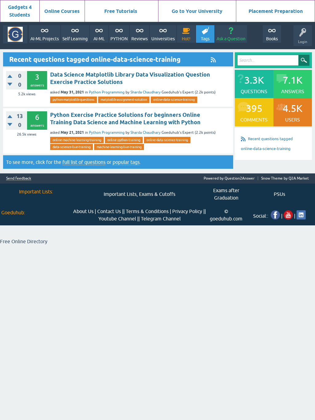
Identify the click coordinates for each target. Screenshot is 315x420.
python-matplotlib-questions (73, 99)
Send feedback (18, 178)
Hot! (186, 38)
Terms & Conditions (147, 211)
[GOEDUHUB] (15, 34)
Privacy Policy (187, 211)
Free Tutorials (120, 11)
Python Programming (107, 92)
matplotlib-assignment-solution (124, 99)
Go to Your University (197, 11)
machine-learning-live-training (119, 147)
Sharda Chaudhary (145, 92)
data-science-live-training (71, 147)
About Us (83, 211)
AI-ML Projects (44, 38)
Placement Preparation (276, 11)
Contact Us (109, 211)
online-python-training (123, 140)
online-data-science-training (174, 99)
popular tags (126, 162)
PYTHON (119, 38)
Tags (205, 38)
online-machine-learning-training (77, 140)
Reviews (139, 38)
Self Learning (75, 38)
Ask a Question (231, 38)
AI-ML (99, 38)
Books (272, 38)
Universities (163, 38)
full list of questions (84, 162)
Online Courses (62, 11)
